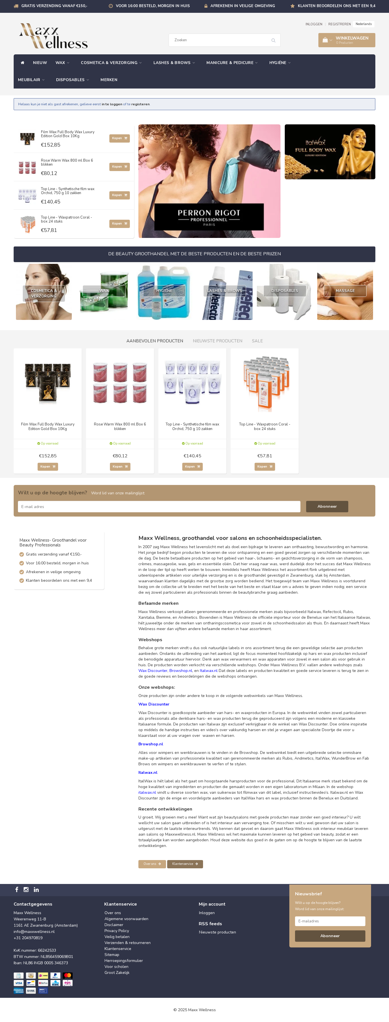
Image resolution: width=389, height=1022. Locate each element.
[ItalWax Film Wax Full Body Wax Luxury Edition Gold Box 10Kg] (27, 137)
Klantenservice (183, 864)
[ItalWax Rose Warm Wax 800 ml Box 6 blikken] (27, 165)
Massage (345, 290)
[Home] (21, 62)
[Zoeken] (275, 38)
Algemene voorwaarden (126, 919)
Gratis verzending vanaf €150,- (54, 6)
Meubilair (30, 80)
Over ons (150, 864)
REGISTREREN (339, 24)
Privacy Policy (117, 930)
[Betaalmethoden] (44, 983)
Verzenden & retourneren (128, 942)
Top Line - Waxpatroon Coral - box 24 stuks (66, 219)
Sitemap (112, 954)
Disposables (71, 80)
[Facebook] (17, 890)
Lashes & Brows (172, 62)
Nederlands (364, 24)
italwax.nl (147, 792)
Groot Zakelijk (117, 972)
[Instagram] (27, 890)
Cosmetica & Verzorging (110, 62)
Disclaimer (114, 925)
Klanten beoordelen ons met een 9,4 (336, 6)
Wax (61, 62)
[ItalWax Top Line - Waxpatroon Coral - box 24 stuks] (27, 222)
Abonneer (327, 506)
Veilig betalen (117, 936)
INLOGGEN (314, 24)
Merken (109, 80)
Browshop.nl (180, 670)
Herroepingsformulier (124, 960)
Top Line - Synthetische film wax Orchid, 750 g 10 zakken (68, 191)
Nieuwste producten (217, 932)
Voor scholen (116, 966)
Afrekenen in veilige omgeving (242, 6)
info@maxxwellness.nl (34, 931)
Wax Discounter (152, 670)
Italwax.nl (209, 670)
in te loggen (112, 104)
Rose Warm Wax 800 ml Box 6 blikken (67, 162)
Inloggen (207, 913)
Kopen (117, 138)
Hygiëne (278, 62)
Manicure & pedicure (230, 62)
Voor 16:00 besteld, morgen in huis (153, 6)
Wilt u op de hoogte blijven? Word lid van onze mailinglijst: (319, 905)
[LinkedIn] (37, 890)
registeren (140, 104)
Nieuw (40, 62)
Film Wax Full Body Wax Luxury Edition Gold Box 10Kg (68, 134)
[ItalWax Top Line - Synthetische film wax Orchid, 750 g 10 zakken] (27, 194)
